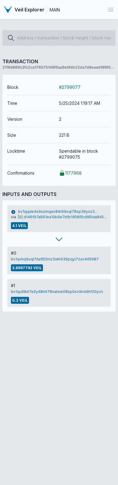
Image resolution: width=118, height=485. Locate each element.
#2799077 (69, 87)
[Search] (11, 38)
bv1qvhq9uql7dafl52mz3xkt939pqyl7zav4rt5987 (55, 259)
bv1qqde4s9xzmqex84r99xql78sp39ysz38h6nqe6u (59, 211)
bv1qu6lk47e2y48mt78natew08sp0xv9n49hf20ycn (57, 291)
